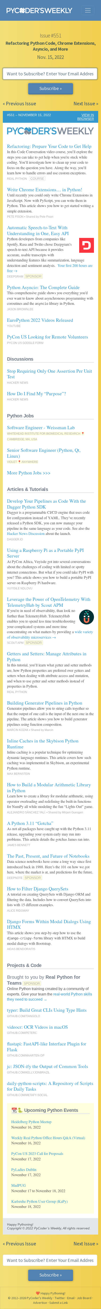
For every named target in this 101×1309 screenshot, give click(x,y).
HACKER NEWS (17, 382)
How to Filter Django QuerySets (37, 888)
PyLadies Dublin (23, 1169)
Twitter (60, 1298)
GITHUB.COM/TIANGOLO (23, 1016)
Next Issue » (86, 103)
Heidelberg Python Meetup (31, 1121)
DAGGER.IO (15, 539)
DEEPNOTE (15, 878)
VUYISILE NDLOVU (19, 588)
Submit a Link (58, 1303)
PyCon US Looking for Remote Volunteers (47, 337)
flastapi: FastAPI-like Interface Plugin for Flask (46, 1046)
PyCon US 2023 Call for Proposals (37, 1153)
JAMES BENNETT (18, 845)
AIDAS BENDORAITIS (21, 949)
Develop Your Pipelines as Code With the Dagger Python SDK (46, 504)
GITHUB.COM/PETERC (22, 1033)
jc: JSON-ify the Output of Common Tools (47, 1066)
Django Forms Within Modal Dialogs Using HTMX (49, 924)
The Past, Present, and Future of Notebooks (48, 856)
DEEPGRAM (15, 276)
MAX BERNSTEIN (18, 773)
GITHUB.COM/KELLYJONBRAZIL (28, 1072)
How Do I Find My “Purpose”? (36, 393)
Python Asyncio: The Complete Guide (43, 287)
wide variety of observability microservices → (50, 634)
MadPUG (18, 1185)
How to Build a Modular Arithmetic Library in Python (49, 787)
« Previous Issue (19, 103)
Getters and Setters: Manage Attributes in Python (46, 656)
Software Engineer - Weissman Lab (41, 427)
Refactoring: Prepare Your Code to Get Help (49, 146)
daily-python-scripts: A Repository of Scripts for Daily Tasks (50, 1086)
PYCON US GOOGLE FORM (25, 343)
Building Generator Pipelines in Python (44, 703)
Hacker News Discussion (26, 533)
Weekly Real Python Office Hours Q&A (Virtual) (48, 1137)
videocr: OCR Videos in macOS (37, 1027)
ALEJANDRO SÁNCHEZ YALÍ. (26, 812)
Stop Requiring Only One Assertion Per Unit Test (49, 374)
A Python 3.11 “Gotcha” (30, 823)
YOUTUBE (14, 326)
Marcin (49, 730)
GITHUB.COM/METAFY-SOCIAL (27, 1095)
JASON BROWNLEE (20, 309)
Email (70, 1298)
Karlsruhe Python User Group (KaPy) (39, 1201)
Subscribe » (50, 88)
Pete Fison (46, 216)
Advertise (40, 1303)
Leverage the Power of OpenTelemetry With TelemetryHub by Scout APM (48, 602)
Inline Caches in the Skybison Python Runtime (42, 744)
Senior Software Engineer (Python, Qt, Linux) (44, 453)
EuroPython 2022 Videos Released (40, 320)
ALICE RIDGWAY (18, 910)
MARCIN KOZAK (17, 730)
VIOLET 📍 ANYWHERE (22, 462)
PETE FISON (15, 216)
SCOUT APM (15, 642)
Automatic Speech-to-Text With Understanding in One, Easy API (38, 230)
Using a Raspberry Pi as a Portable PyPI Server (45, 553)
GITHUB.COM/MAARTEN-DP (25, 1055)
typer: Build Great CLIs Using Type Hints (47, 1010)
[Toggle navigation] (87, 10)
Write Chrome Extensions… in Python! (44, 189)
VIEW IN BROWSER (85, 117)
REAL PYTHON (17, 178)
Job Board (84, 1298)
